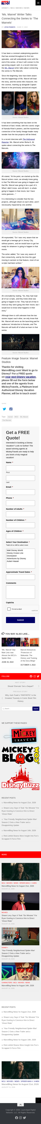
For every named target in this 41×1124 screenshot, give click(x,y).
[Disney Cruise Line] (21, 553)
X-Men (34, 883)
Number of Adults (15, 509)
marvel (10, 417)
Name (9, 462)
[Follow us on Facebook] (31, 676)
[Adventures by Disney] (21, 558)
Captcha (10, 602)
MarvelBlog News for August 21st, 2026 (20, 803)
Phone (10, 498)
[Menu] (38, 2)
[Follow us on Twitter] (38, 676)
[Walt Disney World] (21, 550)
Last (8, 482)
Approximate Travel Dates (19, 572)
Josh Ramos (9, 27)
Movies (19, 8)
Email (9, 487)
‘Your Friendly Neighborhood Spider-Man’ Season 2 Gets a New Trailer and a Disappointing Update (19, 822)
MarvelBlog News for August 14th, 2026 (20, 830)
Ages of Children (14, 531)
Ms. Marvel (24, 417)
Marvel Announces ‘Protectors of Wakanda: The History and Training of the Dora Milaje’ (29, 655)
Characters (7, 982)
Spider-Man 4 (24, 883)
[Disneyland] (21, 555)
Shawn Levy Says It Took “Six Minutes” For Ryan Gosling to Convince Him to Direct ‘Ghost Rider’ (20, 811)
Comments (11, 583)
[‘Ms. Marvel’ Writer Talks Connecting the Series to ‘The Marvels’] (20, 39)
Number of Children (16, 520)
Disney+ (5, 8)
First (8, 472)
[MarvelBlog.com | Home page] (5, 3)
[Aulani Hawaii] (21, 561)
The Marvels (6, 420)
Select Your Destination (18, 542)
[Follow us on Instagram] (34, 676)
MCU (13, 8)
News (26, 8)
